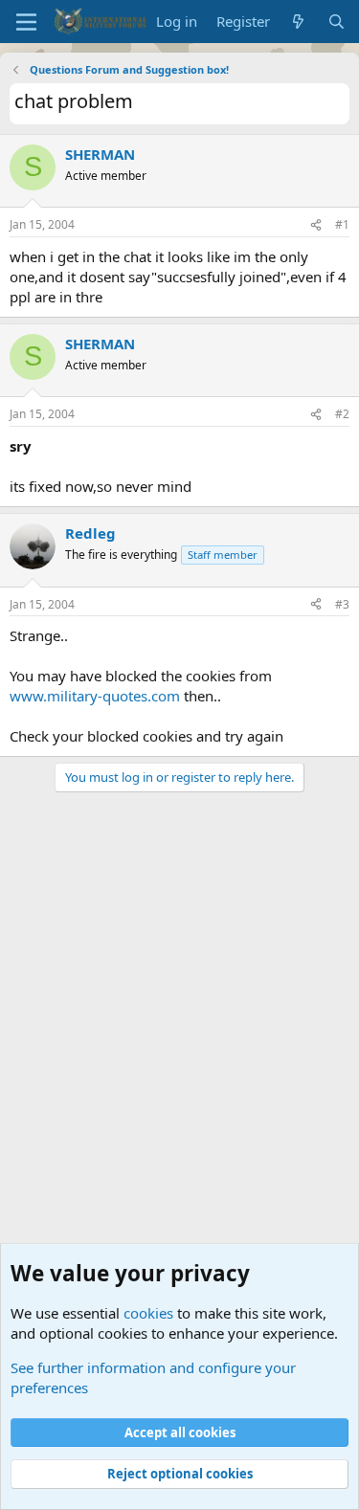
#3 (342, 604)
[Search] (336, 21)
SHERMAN (100, 154)
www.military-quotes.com (95, 695)
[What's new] (298, 21)
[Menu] (26, 22)
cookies (148, 1312)
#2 (342, 414)
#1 (342, 224)
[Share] (315, 225)
